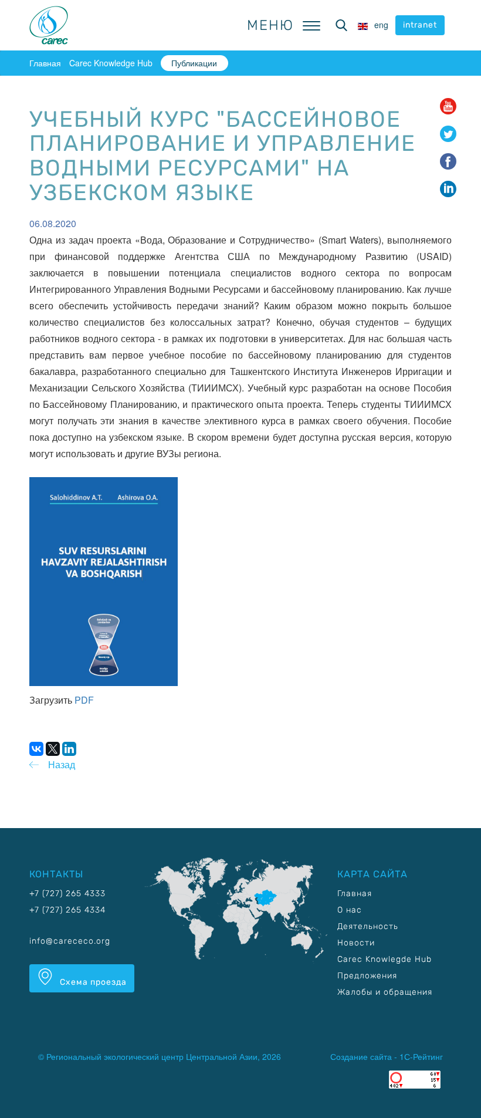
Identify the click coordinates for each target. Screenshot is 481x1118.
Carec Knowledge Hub (111, 63)
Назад (61, 764)
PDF (84, 700)
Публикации (194, 63)
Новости (356, 943)
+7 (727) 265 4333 (67, 894)
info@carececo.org (69, 941)
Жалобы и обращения (384, 992)
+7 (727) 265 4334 (67, 910)
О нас (349, 910)
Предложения (367, 976)
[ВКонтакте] (36, 749)
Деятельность (367, 926)
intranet (420, 25)
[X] (53, 749)
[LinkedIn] (69, 749)
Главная (45, 63)
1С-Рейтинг (421, 1056)
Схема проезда (92, 982)
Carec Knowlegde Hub (384, 959)
